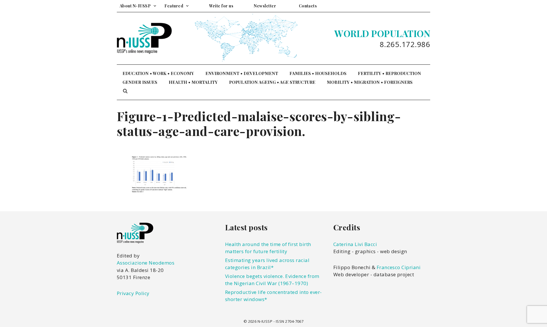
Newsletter (265, 6)
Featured (173, 6)
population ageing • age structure (272, 82)
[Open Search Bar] (125, 91)
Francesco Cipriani (399, 267)
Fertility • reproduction (389, 73)
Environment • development (241, 73)
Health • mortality (193, 82)
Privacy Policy (133, 293)
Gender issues (140, 82)
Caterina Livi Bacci (355, 244)
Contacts (308, 6)
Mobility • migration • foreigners (370, 82)
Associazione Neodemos (145, 262)
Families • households (317, 73)
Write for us (221, 6)
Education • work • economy (158, 73)
